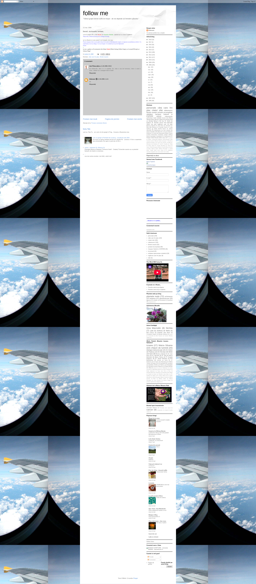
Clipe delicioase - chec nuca (157, 521)
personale (151, 108)
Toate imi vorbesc (161, 497)
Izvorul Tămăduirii (163, 367)
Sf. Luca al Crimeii (166, 131)
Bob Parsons (159, 335)
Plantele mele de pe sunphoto (156, 289)
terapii (166, 410)
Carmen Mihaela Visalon (156, 140)
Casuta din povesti (154, 445)
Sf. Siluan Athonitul (161, 358)
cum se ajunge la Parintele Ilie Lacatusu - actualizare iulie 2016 (111, 137)
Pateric (162, 364)
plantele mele (153, 296)
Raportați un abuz (152, 155)
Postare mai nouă (90, 119)
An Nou (163, 130)
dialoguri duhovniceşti (154, 350)
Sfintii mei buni (151, 124)
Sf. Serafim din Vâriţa (167, 144)
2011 (150, 57)
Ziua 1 (158, 446)
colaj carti (165, 137)
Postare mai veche (134, 119)
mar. (149, 90)
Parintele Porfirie (153, 364)
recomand (151, 251)
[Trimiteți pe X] (105, 54)
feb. (149, 92)
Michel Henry (162, 128)
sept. (149, 74)
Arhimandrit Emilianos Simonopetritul (161, 139)
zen (157, 151)
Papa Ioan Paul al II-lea (164, 371)
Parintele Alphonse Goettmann (153, 372)
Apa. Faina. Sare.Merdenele (157, 508)
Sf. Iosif (160, 144)
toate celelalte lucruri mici (160, 118)
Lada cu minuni (153, 537)
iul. (149, 80)
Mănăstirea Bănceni (157, 369)
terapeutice (160, 410)
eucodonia (163, 300)
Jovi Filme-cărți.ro (95, 66)
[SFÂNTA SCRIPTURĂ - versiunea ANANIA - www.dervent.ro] (159, 549)
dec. (149, 67)
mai (149, 85)
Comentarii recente (150, 229)
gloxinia (170, 300)
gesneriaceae (164, 298)
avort (158, 150)
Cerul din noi (153, 534)
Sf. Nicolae (155, 122)
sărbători (149, 114)
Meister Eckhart (162, 334)
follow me (95, 13)
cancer (161, 122)
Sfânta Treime (169, 133)
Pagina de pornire (112, 119)
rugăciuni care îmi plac (165, 124)
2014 (150, 49)
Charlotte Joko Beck (155, 131)
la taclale (151, 483)
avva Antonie (157, 380)
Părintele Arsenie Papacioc (155, 366)
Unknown (92, 79)
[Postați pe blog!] (103, 54)
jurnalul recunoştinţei (165, 112)
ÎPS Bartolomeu (156, 130)
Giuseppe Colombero (156, 136)
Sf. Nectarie (167, 125)
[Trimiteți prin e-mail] (101, 54)
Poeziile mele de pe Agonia (156, 287)
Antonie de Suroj (162, 360)
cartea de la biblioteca (166, 150)
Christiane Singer (163, 134)
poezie (159, 116)
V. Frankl (170, 148)
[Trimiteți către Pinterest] (109, 54)
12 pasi (151, 458)
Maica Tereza (159, 357)
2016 (150, 44)
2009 (150, 62)
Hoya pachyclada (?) (154, 516)
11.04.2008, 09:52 (106, 66)
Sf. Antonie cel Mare (166, 142)
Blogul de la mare (154, 418)
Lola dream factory (154, 439)
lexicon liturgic (167, 380)
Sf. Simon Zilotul (150, 145)
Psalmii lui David (152, 374)
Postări (151, 557)
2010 (150, 60)
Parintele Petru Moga (167, 372)
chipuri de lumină (164, 119)
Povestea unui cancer (155, 142)
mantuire (148, 151)
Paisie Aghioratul (150, 371)
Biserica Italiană (150, 125)
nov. (149, 69)
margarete (153, 151)
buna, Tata (86, 129)
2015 (150, 47)
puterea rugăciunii (150, 381)
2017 (150, 42)
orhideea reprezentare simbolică (157, 253)
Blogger (135, 578)
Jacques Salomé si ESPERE (156, 249)
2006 (150, 100)
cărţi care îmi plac (94, 57)
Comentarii (152, 560)
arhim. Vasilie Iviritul (151, 150)
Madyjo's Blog (153, 515)
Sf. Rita (164, 355)
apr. (149, 87)
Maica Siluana (165, 345)
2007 (150, 98)
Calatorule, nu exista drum (156, 440)
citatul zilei (157, 110)
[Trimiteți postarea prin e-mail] (97, 54)
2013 (150, 52)
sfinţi (149, 367)
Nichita (169, 328)
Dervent (155, 367)
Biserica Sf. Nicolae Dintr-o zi (160, 127)
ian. (149, 95)
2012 (150, 55)
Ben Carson (150, 332)
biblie (160, 137)
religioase (159, 381)
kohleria (153, 298)
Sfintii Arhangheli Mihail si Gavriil (157, 147)
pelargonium (151, 301)
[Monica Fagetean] (147, 163)
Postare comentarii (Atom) (99, 123)
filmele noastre (104, 57)
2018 (150, 39)
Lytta (171, 127)
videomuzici (168, 110)
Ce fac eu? (151, 465)
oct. (149, 72)
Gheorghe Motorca (151, 407)
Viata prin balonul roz (155, 464)
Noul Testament (167, 369)
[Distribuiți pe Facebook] (107, 54)
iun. (149, 82)
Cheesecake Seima (161, 472)
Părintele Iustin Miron (164, 374)
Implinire (151, 459)
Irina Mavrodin (168, 122)
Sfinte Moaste (155, 137)
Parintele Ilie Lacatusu (166, 363)
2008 (150, 65)
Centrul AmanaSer (151, 134)
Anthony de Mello (151, 128)
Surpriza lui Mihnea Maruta (157, 431)
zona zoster (160, 151)
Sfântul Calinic (154, 148)
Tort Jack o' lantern (161, 522)
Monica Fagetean (150, 161)
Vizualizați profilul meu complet (155, 33)
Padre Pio (155, 363)
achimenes (149, 118)
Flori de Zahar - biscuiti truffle (158, 470)
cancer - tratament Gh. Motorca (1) (95, 147)
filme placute (155, 119)
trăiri (150, 127)
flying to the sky (159, 121)
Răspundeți (92, 73)
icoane (149, 345)
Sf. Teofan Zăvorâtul (160, 145)
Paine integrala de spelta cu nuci (157, 510)
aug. (149, 77)
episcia (148, 300)
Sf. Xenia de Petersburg (158, 133)
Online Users (150, 541)
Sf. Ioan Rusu (160, 125)
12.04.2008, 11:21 (103, 79)
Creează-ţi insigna (150, 165)
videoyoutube (168, 116)
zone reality (166, 151)
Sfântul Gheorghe (163, 148)
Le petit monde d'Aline (156, 496)
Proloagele (169, 364)
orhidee (155, 300)
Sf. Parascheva (166, 136)
